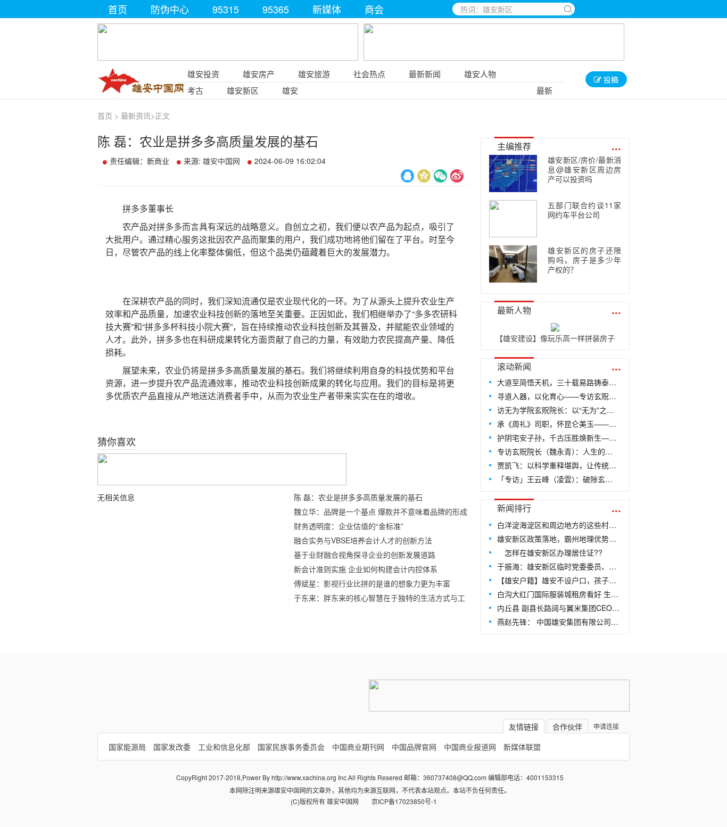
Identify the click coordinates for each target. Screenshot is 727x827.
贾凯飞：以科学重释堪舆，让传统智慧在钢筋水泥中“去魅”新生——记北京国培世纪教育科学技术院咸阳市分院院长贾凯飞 (558, 465)
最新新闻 (425, 73)
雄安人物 (480, 73)
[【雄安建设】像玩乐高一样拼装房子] (555, 325)
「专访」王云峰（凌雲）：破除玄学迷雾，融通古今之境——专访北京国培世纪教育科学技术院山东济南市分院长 (558, 479)
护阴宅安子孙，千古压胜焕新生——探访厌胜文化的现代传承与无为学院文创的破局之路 (558, 437)
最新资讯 (136, 115)
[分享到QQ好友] (407, 176)
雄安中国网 (221, 160)
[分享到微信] (440, 176)
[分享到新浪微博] (457, 176)
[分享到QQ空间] (424, 176)
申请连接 (606, 726)
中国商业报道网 (470, 746)
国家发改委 (172, 746)
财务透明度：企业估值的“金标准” (348, 525)
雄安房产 (259, 73)
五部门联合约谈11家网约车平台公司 (584, 210)
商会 (374, 9)
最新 (544, 90)
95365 (275, 9)
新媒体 (326, 9)
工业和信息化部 (224, 746)
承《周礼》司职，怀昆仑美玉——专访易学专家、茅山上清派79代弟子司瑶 (558, 423)
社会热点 (369, 73)
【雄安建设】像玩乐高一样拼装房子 (555, 338)
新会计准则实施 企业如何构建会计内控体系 (365, 569)
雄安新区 (243, 90)
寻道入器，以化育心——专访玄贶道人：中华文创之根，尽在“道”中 (558, 396)
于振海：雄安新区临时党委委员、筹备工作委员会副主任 (558, 566)
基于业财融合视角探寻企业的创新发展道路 (364, 554)
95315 (225, 9)
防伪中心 (170, 9)
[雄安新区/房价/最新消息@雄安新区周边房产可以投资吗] (513, 173)
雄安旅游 (314, 73)
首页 (117, 9)
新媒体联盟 (522, 746)
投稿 (609, 79)
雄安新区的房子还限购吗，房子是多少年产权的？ (584, 260)
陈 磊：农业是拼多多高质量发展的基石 (358, 497)
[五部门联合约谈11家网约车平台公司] (513, 218)
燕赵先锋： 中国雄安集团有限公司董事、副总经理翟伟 (558, 621)
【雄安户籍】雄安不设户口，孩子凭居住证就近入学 (558, 580)
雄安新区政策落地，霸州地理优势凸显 (558, 538)
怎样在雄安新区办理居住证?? (549, 552)
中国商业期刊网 (358, 746)
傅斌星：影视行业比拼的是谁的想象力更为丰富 (372, 583)
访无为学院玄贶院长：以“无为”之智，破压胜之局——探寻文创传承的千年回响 (558, 409)
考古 (195, 90)
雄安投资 (203, 73)
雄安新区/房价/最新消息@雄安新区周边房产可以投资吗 (584, 169)
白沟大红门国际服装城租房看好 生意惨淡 (558, 594)
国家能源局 (127, 746)
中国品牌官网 (414, 746)
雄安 (290, 90)
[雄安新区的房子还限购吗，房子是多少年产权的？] (513, 264)
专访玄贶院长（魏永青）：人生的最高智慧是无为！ (558, 451)
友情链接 (524, 726)
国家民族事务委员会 (291, 746)
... (616, 145)
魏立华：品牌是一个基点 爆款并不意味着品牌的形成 (380, 511)
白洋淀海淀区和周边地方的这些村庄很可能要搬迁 (558, 524)
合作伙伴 (567, 726)
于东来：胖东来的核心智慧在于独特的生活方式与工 (379, 597)
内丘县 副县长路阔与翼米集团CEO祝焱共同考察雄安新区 (558, 607)
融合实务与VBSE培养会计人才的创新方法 (363, 540)
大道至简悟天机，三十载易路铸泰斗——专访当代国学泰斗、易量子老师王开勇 (558, 382)
